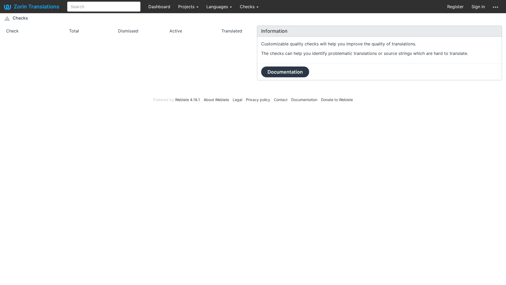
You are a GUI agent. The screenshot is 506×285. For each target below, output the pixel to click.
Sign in (478, 6)
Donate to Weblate (337, 99)
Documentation (285, 72)
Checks (248, 6)
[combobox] (103, 7)
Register (455, 6)
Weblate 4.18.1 (187, 99)
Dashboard (159, 6)
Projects (187, 6)
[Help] (495, 6)
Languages (217, 6)
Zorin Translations (36, 6)
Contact (281, 99)
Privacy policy (258, 99)
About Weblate (216, 99)
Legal (237, 99)
